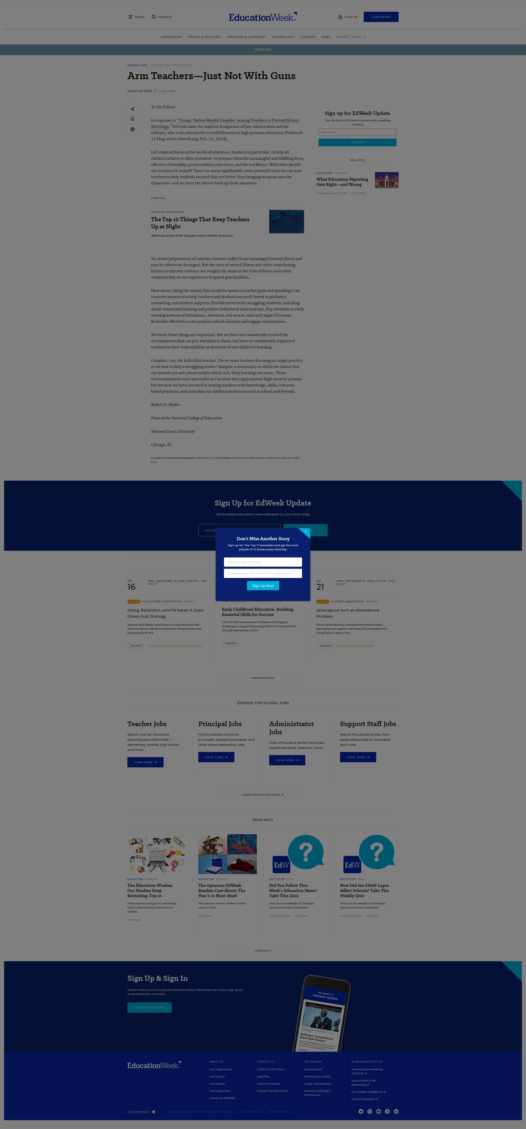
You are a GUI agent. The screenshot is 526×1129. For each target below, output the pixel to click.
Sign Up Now (263, 586)
